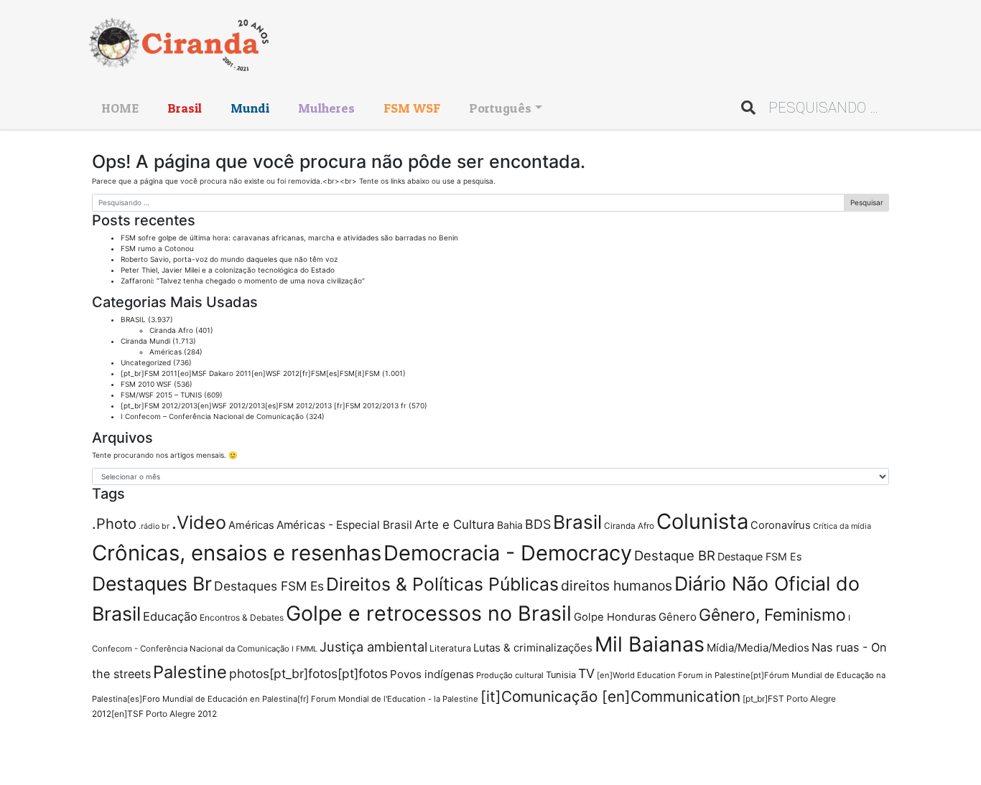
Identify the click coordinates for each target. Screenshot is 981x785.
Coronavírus (780, 525)
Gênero (678, 617)
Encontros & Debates (242, 617)
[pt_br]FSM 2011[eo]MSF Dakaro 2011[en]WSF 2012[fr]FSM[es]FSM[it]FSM (250, 373)
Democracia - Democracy (507, 552)
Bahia (510, 525)
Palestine (190, 672)
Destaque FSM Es (759, 556)
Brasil (184, 108)
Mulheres (326, 108)
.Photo (114, 523)
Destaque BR (674, 555)
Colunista (702, 521)
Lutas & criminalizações (532, 647)
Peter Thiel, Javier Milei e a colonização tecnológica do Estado (228, 269)
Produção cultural (510, 675)
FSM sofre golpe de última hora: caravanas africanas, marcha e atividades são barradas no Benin (289, 237)
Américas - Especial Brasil (344, 525)
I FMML (304, 649)
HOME (120, 108)
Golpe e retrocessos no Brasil (429, 613)
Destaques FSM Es (269, 585)
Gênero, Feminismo (772, 615)
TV (586, 673)
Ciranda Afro (171, 330)
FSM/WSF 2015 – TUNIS (161, 394)
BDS (538, 524)
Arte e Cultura (454, 524)
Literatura (450, 648)
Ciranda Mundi (145, 341)
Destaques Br (152, 583)
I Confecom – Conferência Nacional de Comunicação (212, 416)
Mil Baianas (650, 644)
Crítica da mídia (842, 526)
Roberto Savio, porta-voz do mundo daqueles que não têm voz (229, 259)
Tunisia (561, 674)
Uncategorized (146, 362)
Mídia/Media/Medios (758, 647)
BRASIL (133, 319)
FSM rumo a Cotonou (157, 248)
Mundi (250, 108)
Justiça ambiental (373, 646)
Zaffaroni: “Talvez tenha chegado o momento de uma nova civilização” (243, 280)
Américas (165, 351)
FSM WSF (411, 108)
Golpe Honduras (615, 617)
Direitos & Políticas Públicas (442, 584)
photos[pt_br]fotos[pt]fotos (308, 673)
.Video (199, 522)
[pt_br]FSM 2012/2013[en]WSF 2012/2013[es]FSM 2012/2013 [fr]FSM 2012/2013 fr (263, 405)
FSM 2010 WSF (146, 384)
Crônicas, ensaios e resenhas (236, 552)
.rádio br (154, 526)
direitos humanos (616, 585)
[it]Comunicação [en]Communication (610, 696)
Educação (170, 616)
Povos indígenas (432, 674)
